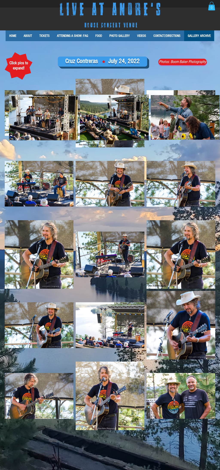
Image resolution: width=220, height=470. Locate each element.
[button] (211, 6)
